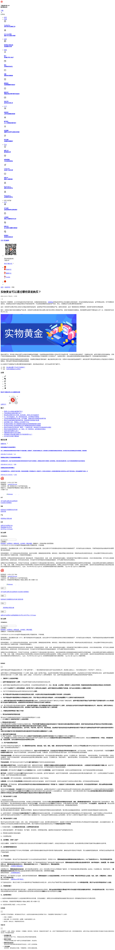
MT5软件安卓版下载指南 (11, 436)
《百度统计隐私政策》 (17, 866)
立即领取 (3, 541)
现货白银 (9, 518)
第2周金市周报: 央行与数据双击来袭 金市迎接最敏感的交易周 (22, 423)
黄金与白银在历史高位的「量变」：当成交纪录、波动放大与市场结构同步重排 (27, 427)
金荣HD (8, 525)
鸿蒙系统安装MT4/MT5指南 (12, 432)
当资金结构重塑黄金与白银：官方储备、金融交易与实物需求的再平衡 (25, 418)
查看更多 (3, 443)
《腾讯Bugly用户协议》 (17, 879)
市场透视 (9, 509)
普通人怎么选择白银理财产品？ (13, 411)
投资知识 (3, 509)
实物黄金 (50, 302)
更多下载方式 (8, 263)
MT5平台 (3, 529)
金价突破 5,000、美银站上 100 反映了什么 (16, 422)
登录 (2, 240)
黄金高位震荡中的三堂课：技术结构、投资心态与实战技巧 (21, 415)
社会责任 (3, 502)
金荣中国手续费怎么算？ (11, 431)
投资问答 (3, 511)
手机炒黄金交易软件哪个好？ (13, 413)
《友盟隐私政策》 (15, 872)
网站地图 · (29, 543)
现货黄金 (3, 518)
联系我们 (9, 502)
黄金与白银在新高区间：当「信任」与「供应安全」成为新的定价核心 (25, 429)
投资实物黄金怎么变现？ (13, 369)
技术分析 (15, 509)
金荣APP (3, 525)
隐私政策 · (17, 543)
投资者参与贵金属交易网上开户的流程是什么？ (18, 434)
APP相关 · (23, 543)
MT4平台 (9, 527)
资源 (2, 595)
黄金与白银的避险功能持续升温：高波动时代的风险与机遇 (21, 420)
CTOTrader (9, 529)
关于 (2, 588)
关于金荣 (3, 501)
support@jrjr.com (12, 484)
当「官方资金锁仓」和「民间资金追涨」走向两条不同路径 (21, 416)
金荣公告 (9, 501)
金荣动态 (15, 501)
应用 (2, 611)
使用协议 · (10, 543)
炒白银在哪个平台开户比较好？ (15, 367)
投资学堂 (7, 287)
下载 (2, 10)
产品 (2, 603)
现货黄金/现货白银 (8, 607)
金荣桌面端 (14, 615)
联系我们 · (4, 543)
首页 (2, 287)
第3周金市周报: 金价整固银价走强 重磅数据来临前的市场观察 (22, 425)
